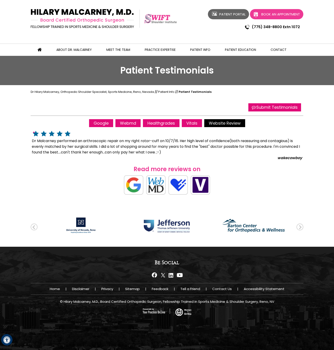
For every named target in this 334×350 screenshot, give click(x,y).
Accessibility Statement (264, 288)
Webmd (128, 123)
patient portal (232, 14)
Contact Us (222, 288)
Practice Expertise (160, 49)
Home (55, 288)
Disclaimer (80, 288)
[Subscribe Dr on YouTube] (179, 275)
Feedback (160, 288)
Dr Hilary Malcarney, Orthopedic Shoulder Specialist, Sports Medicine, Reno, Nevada (92, 92)
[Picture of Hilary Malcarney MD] (82, 18)
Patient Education (240, 49)
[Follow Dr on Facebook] (155, 275)
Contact (279, 49)
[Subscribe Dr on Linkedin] (171, 275)
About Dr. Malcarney (74, 49)
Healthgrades (161, 123)
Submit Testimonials (277, 107)
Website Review (225, 123)
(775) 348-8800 (267, 27)
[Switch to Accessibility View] (6, 339)
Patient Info (200, 49)
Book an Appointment (280, 14)
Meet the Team (118, 49)
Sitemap (132, 288)
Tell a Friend (190, 288)
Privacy (107, 288)
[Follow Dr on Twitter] (163, 275)
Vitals (191, 123)
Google (101, 123)
